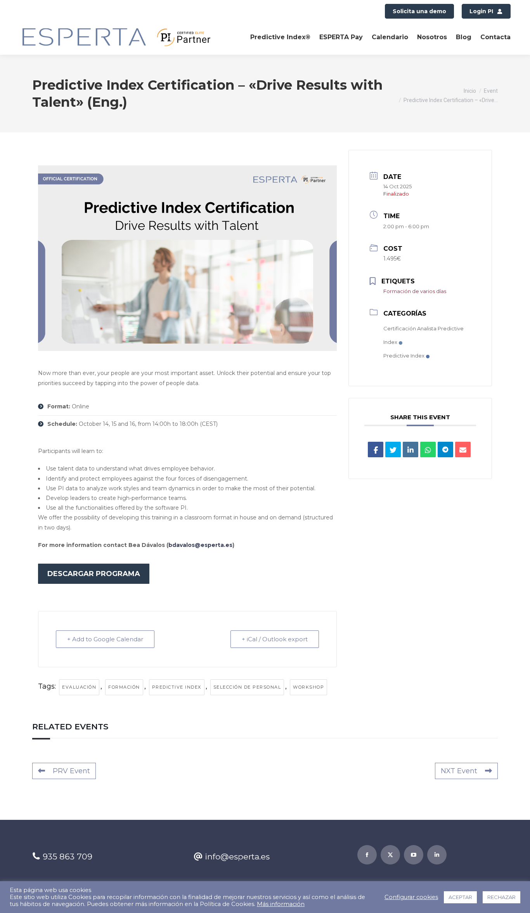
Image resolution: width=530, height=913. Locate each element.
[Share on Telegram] (445, 449)
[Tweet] (393, 449)
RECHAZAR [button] (501, 897)
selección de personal (247, 687)
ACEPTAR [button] (460, 897)
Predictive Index (176, 687)
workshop (308, 687)
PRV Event (71, 771)
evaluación (79, 687)
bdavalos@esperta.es (200, 545)
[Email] (463, 449)
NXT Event (459, 771)
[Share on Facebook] (375, 449)
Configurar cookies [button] (411, 897)
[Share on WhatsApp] (428, 449)
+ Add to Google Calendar (105, 639)
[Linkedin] (410, 449)
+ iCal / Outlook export (275, 639)
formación (124, 687)
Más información (281, 904)
